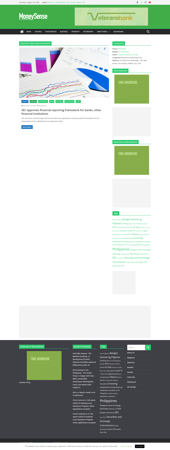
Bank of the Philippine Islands (137, 224)
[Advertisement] (131, 121)
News (28, 31)
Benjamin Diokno (122, 227)
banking (125, 223)
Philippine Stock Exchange (140, 250)
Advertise (131, 362)
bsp (137, 227)
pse (128, 254)
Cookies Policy (25, 382)
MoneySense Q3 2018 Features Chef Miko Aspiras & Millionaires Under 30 (84, 362)
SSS (145, 262)
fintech (146, 234)
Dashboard (118, 31)
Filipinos (135, 234)
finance (141, 234)
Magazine (131, 358)
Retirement (88, 31)
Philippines (120, 249)
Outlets (130, 372)
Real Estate (134, 254)
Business (64, 31)
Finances (33, 101)
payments (146, 245)
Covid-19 (131, 230)
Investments (50, 31)
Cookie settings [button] (126, 446)
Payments (59, 101)
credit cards (139, 231)
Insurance (129, 238)
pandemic (138, 245)
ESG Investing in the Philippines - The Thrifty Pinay (82, 373)
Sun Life (121, 266)
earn (119, 234)
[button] (108, 31)
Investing (138, 237)
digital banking (113, 374)
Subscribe (131, 377)
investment (117, 241)
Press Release (69, 101)
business (143, 227)
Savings (38, 31)
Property (75, 31)
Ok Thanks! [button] (139, 446)
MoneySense (43, 106)
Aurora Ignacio (117, 220)
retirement (144, 254)
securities (120, 258)
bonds (130, 227)
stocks (114, 266)
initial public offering (118, 238)
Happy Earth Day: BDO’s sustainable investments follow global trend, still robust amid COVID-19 (83, 382)
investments (127, 241)
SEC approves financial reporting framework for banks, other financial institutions (61, 112)
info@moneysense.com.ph (128, 55)
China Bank (123, 231)
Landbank (139, 242)
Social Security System (135, 262)
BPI (134, 227)
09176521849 (124, 52)
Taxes (78, 101)
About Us (130, 353)
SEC (114, 257)
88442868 (122, 49)
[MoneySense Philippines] (22, 31)
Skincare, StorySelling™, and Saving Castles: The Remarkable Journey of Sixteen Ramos (66, 3)
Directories (102, 31)
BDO (114, 227)
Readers (130, 367)
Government (43, 101)
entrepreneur (126, 234)
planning (116, 254)
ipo (134, 242)
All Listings (131, 387)
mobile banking (129, 245)
